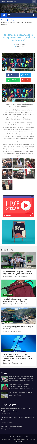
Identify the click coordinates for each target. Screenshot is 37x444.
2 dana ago (7, 363)
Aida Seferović (17, 331)
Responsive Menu (34, 1)
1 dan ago (7, 331)
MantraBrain (18, 441)
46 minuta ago (8, 276)
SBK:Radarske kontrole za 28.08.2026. (20, 393)
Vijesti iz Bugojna (8, 267)
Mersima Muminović (21, 276)
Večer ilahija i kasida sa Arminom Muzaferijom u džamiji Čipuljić (19, 385)
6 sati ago (13, 395)
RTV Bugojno (9, 6)
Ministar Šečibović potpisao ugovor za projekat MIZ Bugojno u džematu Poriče (21, 377)
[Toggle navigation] (9, 15)
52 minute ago (8, 303)
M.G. (19, 395)
